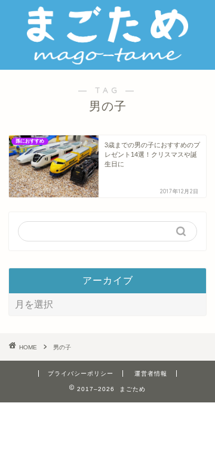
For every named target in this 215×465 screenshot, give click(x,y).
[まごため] (107, 60)
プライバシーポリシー (80, 373)
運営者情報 (150, 373)
